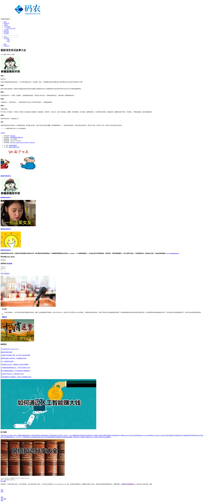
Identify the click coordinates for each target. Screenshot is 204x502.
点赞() (3, 133)
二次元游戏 (7, 27)
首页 (5, 22)
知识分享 (6, 23)
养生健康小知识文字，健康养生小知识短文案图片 (15, 364)
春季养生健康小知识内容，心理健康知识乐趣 (13, 358)
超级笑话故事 (13, 145)
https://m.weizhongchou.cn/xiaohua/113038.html (22, 142)
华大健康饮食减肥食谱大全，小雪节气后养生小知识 (15, 367)
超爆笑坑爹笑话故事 (6, 352)
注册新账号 (7, 273)
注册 (8, 41)
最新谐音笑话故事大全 (16, 137)
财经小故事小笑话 (14, 147)
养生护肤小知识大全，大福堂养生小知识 (12, 374)
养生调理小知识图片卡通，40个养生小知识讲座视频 (15, 355)
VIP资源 (6, 30)
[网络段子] (28, 306)
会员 (6, 38)
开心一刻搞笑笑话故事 (7, 361)
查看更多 (4, 317)
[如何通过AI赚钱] (48, 429)
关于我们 (6, 33)
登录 (8, 39)
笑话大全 (6, 31)
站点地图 (3, 481)
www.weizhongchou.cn (173, 253)
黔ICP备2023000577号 (10, 479)
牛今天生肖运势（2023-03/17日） (10, 349)
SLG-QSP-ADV (11, 28)
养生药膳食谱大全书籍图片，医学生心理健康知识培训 (16, 377)
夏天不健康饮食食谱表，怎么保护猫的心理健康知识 (15, 370)
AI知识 (6, 25)
